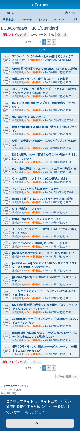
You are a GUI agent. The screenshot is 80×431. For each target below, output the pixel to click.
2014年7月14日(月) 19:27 (58, 340)
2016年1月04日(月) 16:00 (58, 182)
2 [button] (49, 42)
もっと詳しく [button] (35, 412)
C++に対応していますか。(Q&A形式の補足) (39, 178)
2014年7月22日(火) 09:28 (58, 284)
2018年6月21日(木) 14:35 (58, 96)
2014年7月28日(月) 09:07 (58, 236)
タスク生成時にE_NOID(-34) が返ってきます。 (41, 243)
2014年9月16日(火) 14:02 (58, 212)
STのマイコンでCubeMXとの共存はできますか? (42, 56)
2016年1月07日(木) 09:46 (58, 172)
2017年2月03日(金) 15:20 (58, 110)
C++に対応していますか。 (28, 208)
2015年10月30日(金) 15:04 (59, 192)
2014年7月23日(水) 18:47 (58, 256)
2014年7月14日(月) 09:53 (58, 354)
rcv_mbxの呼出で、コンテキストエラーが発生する (44, 168)
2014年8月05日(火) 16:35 (58, 222)
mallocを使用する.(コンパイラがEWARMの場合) (42, 198)
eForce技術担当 (33, 60)
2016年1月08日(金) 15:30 (58, 162)
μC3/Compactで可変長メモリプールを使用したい (43, 253)
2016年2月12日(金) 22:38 (58, 134)
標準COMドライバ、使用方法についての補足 (40, 78)
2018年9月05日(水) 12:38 (58, 82)
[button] (54, 42)
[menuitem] (11, 13)
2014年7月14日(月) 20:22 (58, 312)
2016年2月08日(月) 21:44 (58, 148)
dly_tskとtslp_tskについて (29, 116)
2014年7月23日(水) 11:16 (58, 270)
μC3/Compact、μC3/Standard (29, 28)
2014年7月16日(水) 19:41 (58, 298)
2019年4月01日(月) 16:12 (58, 72)
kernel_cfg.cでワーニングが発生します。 (38, 219)
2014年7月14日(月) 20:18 (58, 326)
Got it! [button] (40, 423)
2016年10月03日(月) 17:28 (59, 120)
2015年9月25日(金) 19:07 (58, 202)
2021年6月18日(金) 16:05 (58, 60)
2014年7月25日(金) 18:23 (58, 246)
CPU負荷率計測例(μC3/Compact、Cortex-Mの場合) (44, 68)
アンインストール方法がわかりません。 (37, 188)
